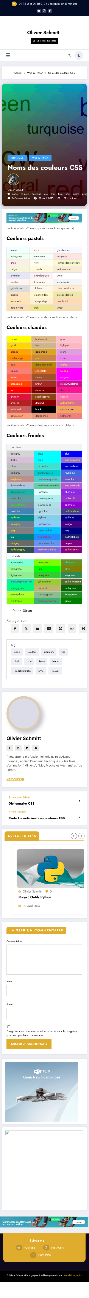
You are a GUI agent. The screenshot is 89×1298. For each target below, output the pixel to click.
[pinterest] (60, 628)
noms (76, 194)
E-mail (9, 1004)
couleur (25, 194)
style (41, 671)
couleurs (36, 194)
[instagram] (44, 11)
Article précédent (19, 797)
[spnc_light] (79, 55)
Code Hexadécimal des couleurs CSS (37, 818)
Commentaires (14, 941)
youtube (29, 1248)
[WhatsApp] (72, 628)
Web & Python (40, 158)
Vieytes (27, 610)
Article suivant (17, 811)
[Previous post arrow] (79, 800)
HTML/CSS (17, 158)
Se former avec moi (46, 40)
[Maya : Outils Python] (44, 868)
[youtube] (39, 11)
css (46, 194)
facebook (44, 1255)
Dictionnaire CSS (21, 803)
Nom (9, 981)
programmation (22, 671)
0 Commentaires (21, 198)
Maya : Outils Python (28, 897)
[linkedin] (37, 628)
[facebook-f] (50, 11)
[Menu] (8, 55)
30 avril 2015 (24, 906)
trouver (55, 671)
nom (68, 194)
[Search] (69, 55)
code (15, 194)
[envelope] (48, 628)
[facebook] (15, 628)
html (53, 194)
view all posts (15, 778)
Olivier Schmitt (43, 32)
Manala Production (73, 1275)
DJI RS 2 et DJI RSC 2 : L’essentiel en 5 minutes (48, 4)
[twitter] (26, 628)
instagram (58, 1248)
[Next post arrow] (79, 817)
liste (60, 194)
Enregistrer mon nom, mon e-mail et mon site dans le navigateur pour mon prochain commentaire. (41, 1033)
